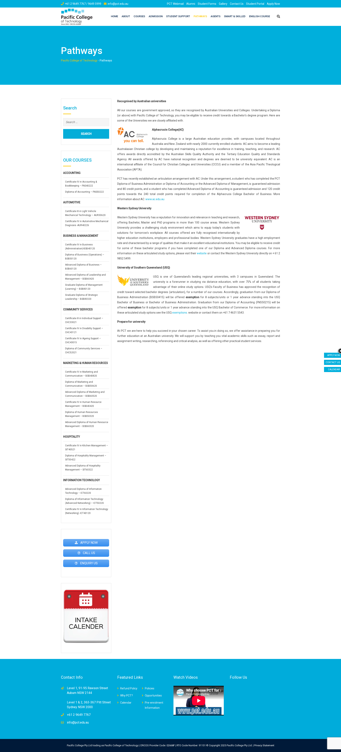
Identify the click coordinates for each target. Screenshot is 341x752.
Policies (149, 688)
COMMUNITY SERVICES (78, 309)
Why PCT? (126, 695)
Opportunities (153, 695)
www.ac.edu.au (154, 199)
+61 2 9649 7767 (79, 715)
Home (114, 16)
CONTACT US (333, 362)
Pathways (200, 16)
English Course (259, 16)
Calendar (125, 702)
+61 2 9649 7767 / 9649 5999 (83, 3)
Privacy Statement (264, 745)
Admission (156, 16)
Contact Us (237, 3)
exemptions (179, 312)
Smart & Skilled (234, 16)
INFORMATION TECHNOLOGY (81, 480)
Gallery (223, 3)
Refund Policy (128, 688)
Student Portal (255, 3)
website (202, 253)
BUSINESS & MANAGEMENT (80, 235)
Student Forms (207, 3)
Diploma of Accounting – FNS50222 (84, 191)
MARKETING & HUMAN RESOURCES (85, 363)
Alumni (190, 3)
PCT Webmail (175, 3)
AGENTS (215, 16)
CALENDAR (334, 369)
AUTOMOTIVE (71, 202)
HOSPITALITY (71, 436)
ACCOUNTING (72, 172)
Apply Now (273, 3)
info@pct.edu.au (118, 3)
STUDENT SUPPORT (178, 16)
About (126, 16)
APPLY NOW (333, 355)
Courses (139, 16)
